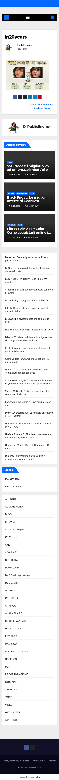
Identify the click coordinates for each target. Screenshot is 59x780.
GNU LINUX (11, 598)
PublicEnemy (25, 45)
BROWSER (11, 522)
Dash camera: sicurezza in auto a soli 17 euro (29, 329)
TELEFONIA (11, 689)
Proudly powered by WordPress (16, 761)
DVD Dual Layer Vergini (17, 575)
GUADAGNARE (22, 193)
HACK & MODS (13, 628)
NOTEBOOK (11, 659)
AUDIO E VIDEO (14, 506)
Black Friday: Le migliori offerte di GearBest (27, 199)
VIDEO (8, 705)
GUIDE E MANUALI (15, 621)
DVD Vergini (11, 583)
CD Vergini (11, 537)
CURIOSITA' (11, 560)
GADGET (11, 193)
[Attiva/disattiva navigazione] (28, 17)
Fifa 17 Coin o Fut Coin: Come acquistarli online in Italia (28, 232)
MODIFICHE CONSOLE (17, 651)
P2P (7, 667)
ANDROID (10, 499)
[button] (48, 17)
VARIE (10, 162)
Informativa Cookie (33, 768)
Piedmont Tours (13, 486)
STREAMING (12, 682)
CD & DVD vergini (14, 529)
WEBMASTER (12, 712)
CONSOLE (11, 225)
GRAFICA (10, 606)
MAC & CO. (11, 644)
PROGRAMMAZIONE (16, 674)
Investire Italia (12, 479)
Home (20, 768)
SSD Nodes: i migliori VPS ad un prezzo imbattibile (28, 168)
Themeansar (50, 761)
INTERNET (11, 636)
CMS (7, 545)
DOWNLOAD (12, 567)
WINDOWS (11, 720)
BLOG (8, 514)
